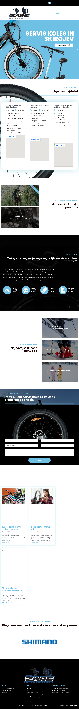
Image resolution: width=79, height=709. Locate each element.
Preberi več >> (7, 542)
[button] (57, 13)
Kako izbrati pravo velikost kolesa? (11, 528)
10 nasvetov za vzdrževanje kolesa (12, 589)
